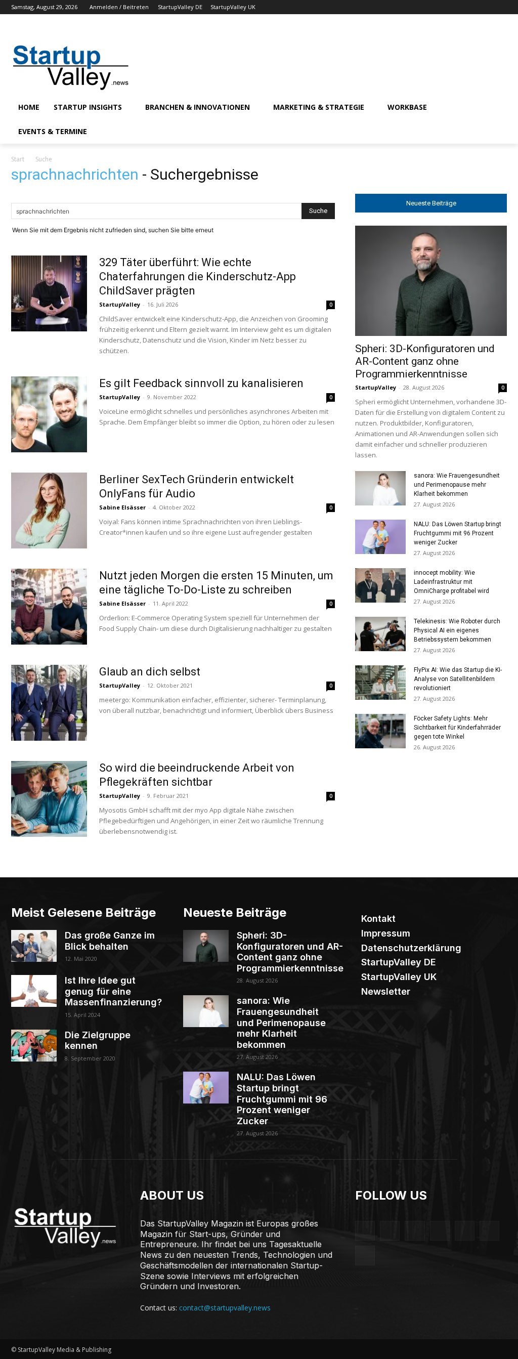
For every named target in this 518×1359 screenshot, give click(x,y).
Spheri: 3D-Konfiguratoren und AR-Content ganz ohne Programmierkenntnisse (425, 361)
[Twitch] (473, 7)
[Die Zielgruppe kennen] (34, 1045)
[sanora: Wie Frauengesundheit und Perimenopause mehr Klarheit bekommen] (380, 488)
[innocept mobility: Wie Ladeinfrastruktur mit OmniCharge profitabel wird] (380, 585)
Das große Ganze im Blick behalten (110, 941)
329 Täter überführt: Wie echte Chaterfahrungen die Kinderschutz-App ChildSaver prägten (197, 276)
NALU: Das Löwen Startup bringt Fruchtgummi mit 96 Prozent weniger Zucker (457, 533)
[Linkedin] (445, 7)
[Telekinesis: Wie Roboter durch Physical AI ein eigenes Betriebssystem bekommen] (380, 634)
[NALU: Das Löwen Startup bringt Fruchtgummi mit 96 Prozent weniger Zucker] (380, 537)
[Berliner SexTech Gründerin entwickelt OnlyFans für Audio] (49, 510)
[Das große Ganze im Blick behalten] (34, 946)
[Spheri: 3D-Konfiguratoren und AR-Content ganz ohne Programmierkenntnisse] (431, 281)
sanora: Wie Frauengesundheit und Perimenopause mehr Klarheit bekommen (457, 484)
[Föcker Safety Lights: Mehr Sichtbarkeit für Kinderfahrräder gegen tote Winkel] (380, 731)
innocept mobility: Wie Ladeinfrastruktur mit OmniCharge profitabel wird (451, 581)
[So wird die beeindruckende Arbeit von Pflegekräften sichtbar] (49, 799)
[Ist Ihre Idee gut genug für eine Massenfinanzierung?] (34, 991)
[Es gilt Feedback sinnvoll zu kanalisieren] (49, 414)
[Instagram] (431, 7)
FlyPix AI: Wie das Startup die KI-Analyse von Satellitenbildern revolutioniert (458, 679)
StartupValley (119, 304)
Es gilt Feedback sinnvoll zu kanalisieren (201, 383)
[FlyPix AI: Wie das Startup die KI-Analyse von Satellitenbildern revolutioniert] (380, 682)
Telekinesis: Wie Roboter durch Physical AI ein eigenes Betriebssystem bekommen (457, 630)
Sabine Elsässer (122, 507)
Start (17, 159)
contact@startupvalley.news (225, 1307)
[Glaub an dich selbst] (49, 703)
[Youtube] (501, 7)
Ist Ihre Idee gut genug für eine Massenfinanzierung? (113, 991)
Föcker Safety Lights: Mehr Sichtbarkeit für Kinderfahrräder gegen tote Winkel (457, 727)
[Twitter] (487, 7)
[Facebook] (416, 7)
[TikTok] (459, 7)
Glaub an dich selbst (149, 671)
